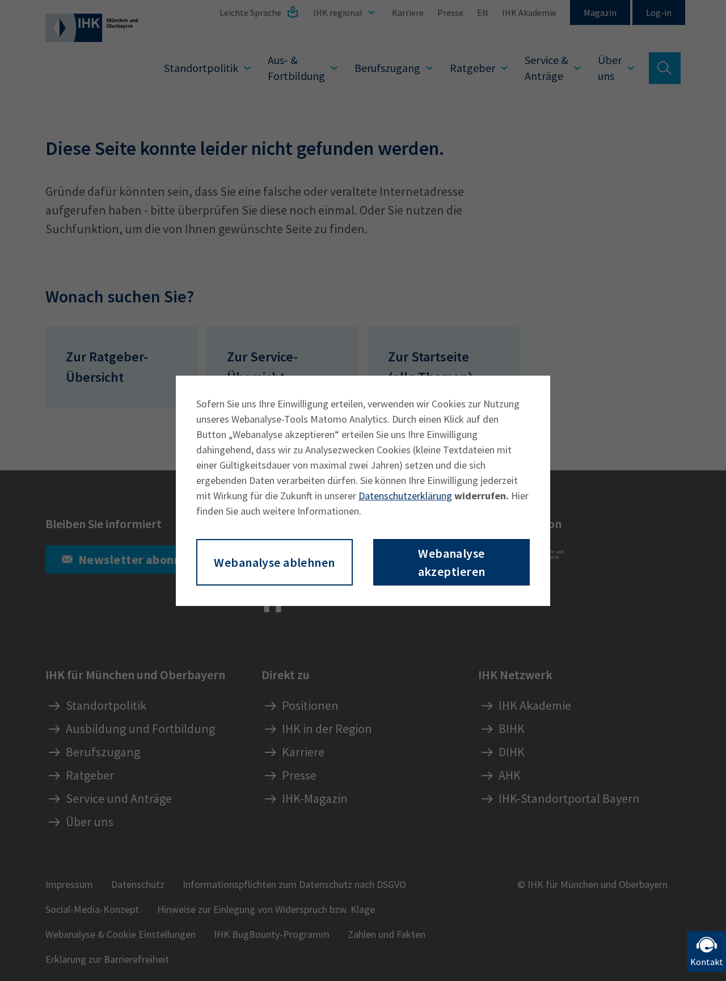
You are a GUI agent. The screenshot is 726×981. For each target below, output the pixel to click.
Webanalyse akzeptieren (452, 562)
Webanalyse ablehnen (274, 562)
